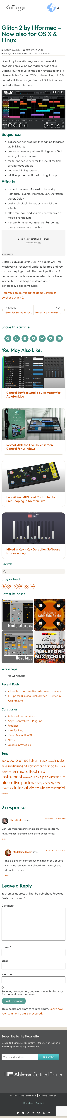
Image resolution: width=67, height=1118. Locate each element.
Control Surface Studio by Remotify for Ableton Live (33, 394)
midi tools (26, 777)
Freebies (13, 725)
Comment (9, 905)
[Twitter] (33, 1112)
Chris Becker (17, 819)
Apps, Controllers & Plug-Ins (18, 53)
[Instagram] (26, 586)
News (11, 740)
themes (7, 788)
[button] (36, 8)
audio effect (18, 760)
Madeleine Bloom (22, 851)
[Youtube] (20, 586)
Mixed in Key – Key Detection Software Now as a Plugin (33, 551)
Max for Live (15, 730)
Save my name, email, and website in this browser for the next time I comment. (32, 993)
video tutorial (52, 787)
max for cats (47, 765)
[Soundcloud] (32, 586)
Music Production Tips (21, 735)
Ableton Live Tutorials (21, 716)
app (4, 760)
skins (51, 776)
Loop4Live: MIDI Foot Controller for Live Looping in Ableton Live (31, 499)
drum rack (39, 760)
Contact (40, 1103)
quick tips (38, 776)
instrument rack (22, 765)
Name (6, 947)
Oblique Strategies (19, 745)
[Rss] (4, 586)
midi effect (27, 771)
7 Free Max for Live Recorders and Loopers (34, 691)
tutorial (21, 788)
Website (7, 974)
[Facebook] (9, 586)
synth (55, 782)
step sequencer (40, 783)
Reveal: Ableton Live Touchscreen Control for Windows (29, 447)
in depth (51, 761)
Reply (4, 839)
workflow (5, 793)
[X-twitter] (15, 586)
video (34, 787)
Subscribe (48, 1056)
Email (6, 960)
